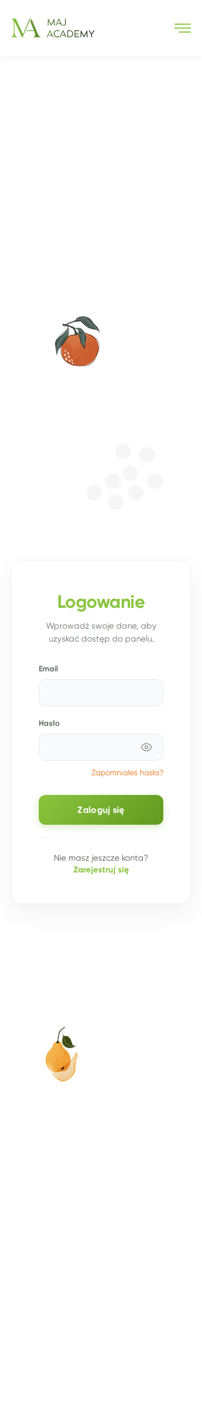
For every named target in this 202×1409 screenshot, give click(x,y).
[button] (182, 28)
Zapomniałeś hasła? (127, 773)
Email (48, 668)
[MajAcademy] (52, 28)
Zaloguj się (100, 810)
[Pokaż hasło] (146, 747)
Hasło (49, 723)
